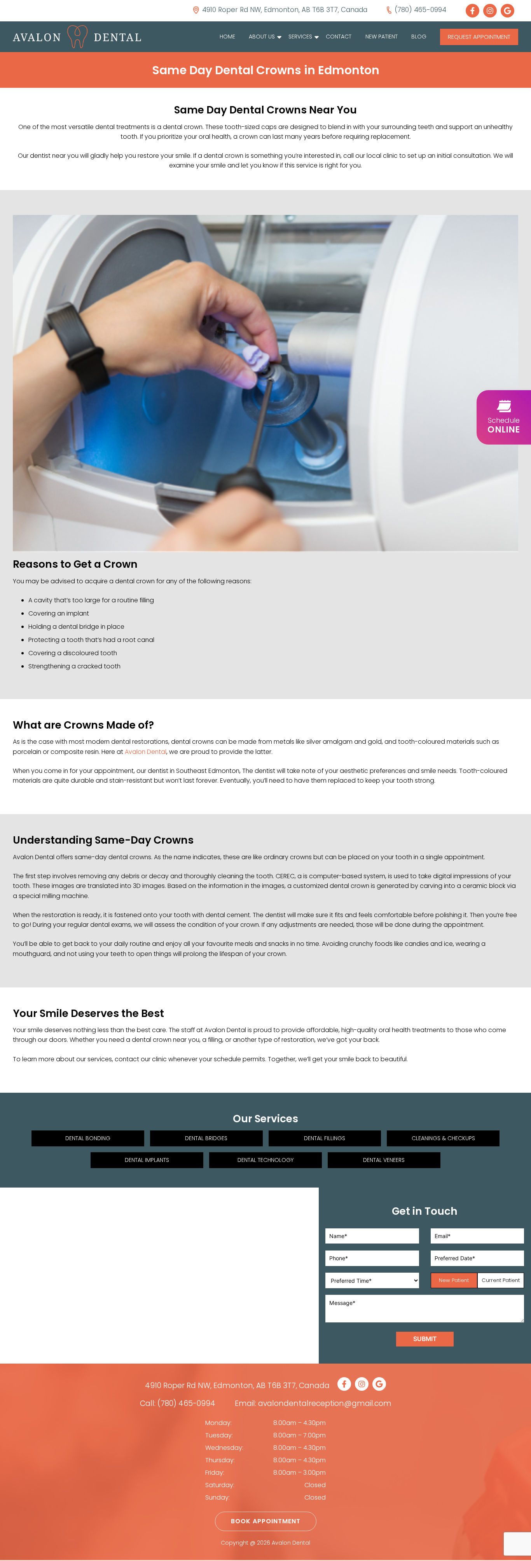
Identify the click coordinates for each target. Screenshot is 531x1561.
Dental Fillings (324, 1138)
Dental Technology (265, 1160)
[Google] (509, 10)
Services (300, 36)
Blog (418, 36)
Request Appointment (479, 37)
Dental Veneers (384, 1160)
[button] (504, 417)
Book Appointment (265, 1521)
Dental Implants (147, 1160)
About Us (262, 36)
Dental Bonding (87, 1138)
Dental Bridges (206, 1138)
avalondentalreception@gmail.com (324, 1403)
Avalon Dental (145, 751)
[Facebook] (474, 10)
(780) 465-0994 (186, 1403)
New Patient (381, 36)
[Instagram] (492, 10)
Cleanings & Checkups (443, 1138)
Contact (338, 36)
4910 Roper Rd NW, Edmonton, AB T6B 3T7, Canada (237, 1385)
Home (227, 36)
